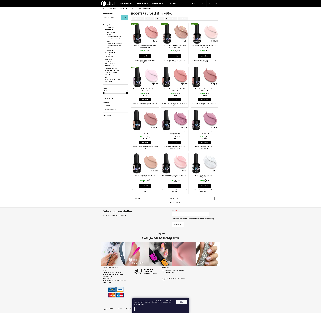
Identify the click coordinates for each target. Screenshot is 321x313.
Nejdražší (159, 19)
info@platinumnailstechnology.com (175, 270)
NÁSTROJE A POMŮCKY (111, 63)
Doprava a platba (108, 276)
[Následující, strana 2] (213, 198)
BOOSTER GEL (109, 30)
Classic (109, 34)
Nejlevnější (149, 19)
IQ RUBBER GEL (109, 54)
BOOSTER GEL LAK (110, 28)
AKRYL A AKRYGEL (110, 52)
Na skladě (109, 98)
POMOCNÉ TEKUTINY (111, 68)
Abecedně (183, 19)
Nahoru (137, 198)
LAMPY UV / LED (109, 61)
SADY (106, 77)
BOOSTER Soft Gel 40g (114, 39)
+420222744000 (169, 272)
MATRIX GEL (110, 50)
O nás (104, 270)
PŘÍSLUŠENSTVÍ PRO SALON (112, 79)
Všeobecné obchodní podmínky (112, 272)
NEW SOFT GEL (111, 32)
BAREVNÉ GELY (109, 59)
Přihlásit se (177, 224)
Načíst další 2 (174, 198)
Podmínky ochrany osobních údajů (113, 274)
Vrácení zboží (107, 282)
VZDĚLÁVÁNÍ (108, 82)
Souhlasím (181, 302)
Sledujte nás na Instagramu (160, 238)
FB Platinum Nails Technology (171, 278)
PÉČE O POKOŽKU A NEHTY (112, 70)
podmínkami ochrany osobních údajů (202, 219)
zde (142, 305)
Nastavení (139, 309)
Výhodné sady (111, 48)
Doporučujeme (138, 19)
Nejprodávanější (170, 19)
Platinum (109, 105)
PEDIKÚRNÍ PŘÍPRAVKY (111, 73)
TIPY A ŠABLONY (109, 66)
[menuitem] (126, 3)
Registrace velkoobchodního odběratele (114, 280)
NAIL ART (107, 75)
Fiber (108, 41)
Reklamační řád (107, 278)
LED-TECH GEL (109, 57)
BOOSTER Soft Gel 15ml (114, 37)
